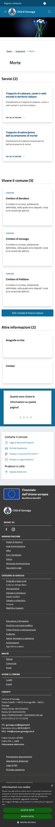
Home (9, 51)
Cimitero (10, 192)
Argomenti (20, 51)
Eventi (9, 684)
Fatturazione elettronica (13, 744)
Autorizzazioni (12, 642)
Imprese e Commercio (16, 593)
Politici (9, 559)
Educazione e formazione (17, 621)
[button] (27, 822)
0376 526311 (24, 728)
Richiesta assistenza (15, 769)
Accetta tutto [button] (27, 810)
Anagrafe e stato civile (16, 581)
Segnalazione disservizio (17, 761)
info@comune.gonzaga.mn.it (20, 731)
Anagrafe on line (15, 340)
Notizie (9, 659)
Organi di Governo (14, 542)
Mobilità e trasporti (14, 608)
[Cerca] (49, 11)
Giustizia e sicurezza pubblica (19, 625)
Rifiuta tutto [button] (27, 816)
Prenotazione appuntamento (19, 756)
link (3, 804)
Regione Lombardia (12, 3)
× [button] (52, 786)
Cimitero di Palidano (17, 279)
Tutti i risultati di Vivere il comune (27, 313)
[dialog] (27, 805)
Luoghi (9, 679)
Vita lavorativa (12, 588)
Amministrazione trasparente (19, 782)
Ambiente (10, 634)
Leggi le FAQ (11, 765)
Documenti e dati (14, 567)
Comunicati (11, 663)
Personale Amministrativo (18, 563)
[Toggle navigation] (5, 11)
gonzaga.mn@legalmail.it (18, 724)
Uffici (8, 550)
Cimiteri (10, 366)
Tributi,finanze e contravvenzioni (21, 629)
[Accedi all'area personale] (44, 3)
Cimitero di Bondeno (17, 198)
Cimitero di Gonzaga (17, 239)
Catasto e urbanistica (15, 600)
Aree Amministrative (15, 546)
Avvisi (9, 667)
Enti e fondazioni (13, 554)
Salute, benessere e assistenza (20, 638)
